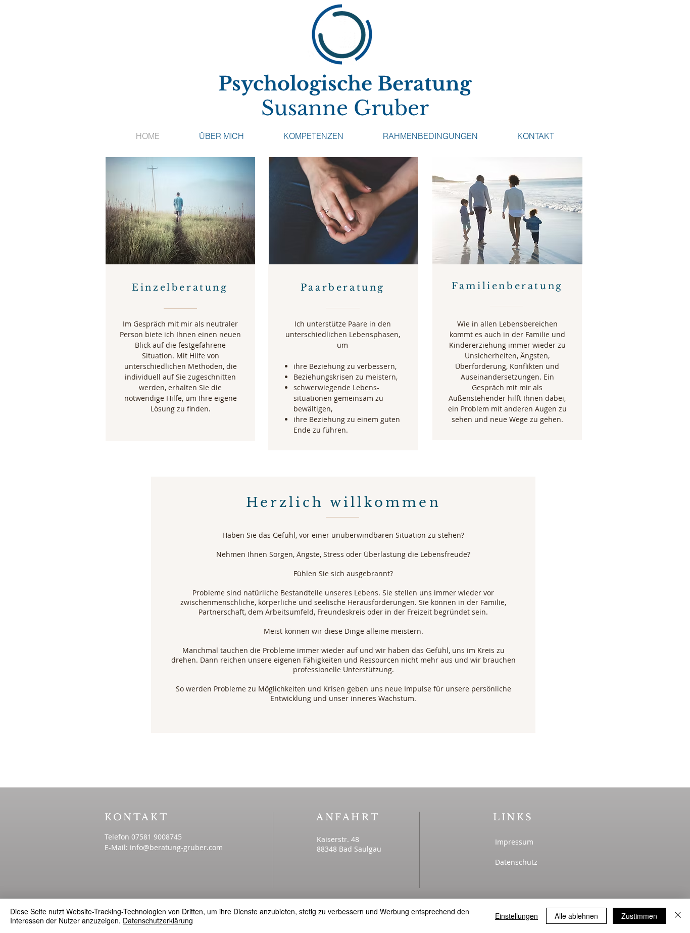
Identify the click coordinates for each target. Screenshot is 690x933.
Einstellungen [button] (516, 916)
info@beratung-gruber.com (176, 847)
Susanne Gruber (345, 108)
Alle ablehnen (576, 916)
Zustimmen (639, 916)
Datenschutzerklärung (158, 920)
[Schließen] (678, 916)
